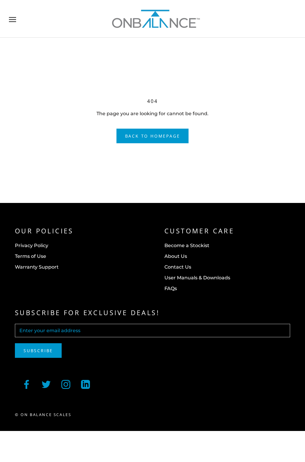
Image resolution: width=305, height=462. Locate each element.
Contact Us (177, 267)
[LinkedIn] (85, 383)
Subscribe (38, 350)
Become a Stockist (186, 245)
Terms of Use (30, 256)
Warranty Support (37, 267)
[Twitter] (46, 383)
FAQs (170, 288)
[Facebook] (26, 383)
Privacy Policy (31, 245)
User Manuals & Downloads (197, 278)
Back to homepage (152, 136)
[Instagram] (65, 383)
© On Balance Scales (43, 414)
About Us (175, 256)
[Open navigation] (12, 18)
